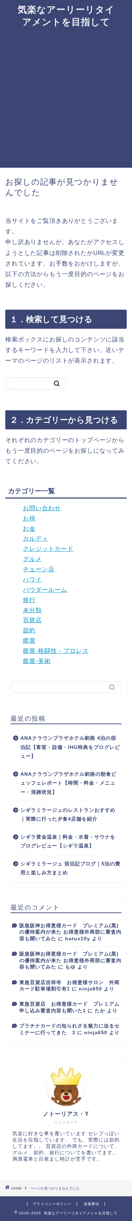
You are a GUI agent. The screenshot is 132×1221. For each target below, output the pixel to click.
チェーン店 (39, 569)
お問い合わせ (42, 508)
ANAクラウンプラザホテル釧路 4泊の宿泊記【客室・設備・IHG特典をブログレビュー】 (70, 747)
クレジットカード (48, 549)
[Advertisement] (66, 98)
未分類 (32, 610)
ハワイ (32, 579)
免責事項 (91, 1204)
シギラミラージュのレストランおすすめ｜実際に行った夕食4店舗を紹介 (67, 815)
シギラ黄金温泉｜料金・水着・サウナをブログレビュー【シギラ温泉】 (67, 841)
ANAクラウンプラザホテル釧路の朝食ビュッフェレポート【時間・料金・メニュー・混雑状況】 (68, 783)
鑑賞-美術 (37, 661)
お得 (29, 518)
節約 (29, 630)
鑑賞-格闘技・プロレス (56, 651)
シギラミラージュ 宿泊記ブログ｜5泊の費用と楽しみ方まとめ (70, 868)
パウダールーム (45, 589)
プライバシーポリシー (52, 1204)
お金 (29, 528)
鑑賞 (29, 640)
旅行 (29, 600)
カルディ (35, 538)
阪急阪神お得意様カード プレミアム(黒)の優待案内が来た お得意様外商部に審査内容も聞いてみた (70, 932)
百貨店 (32, 620)
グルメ (32, 559)
